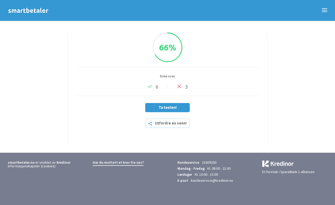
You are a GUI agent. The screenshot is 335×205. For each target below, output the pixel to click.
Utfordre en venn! (171, 123)
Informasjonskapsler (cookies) (31, 166)
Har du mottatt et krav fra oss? (118, 162)
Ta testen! (168, 107)
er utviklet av (32, 162)
